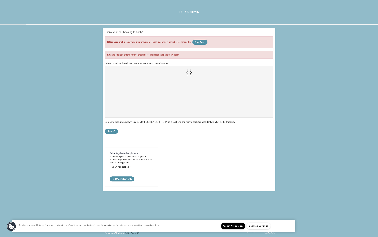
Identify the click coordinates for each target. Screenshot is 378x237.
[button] (11, 226)
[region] (153, 226)
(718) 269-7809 (132, 233)
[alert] (189, 55)
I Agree (110, 131)
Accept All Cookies (233, 226)
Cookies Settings (258, 226)
